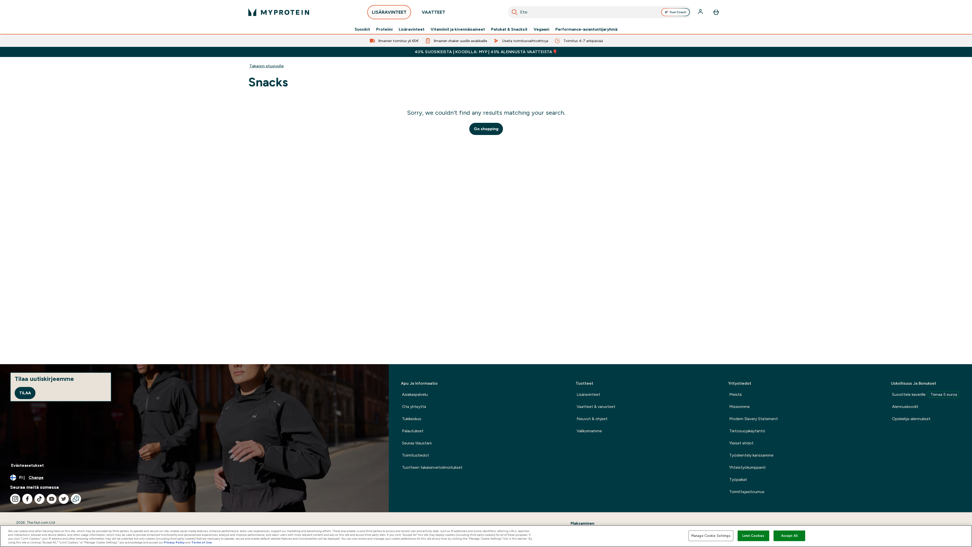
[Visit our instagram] (15, 499)
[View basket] (716, 12)
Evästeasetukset (27, 465)
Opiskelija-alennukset (911, 419)
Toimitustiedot (415, 455)
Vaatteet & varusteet (596, 406)
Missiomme (739, 406)
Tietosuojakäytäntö (747, 431)
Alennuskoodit (905, 406)
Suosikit (362, 29)
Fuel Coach (678, 12)
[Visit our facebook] (27, 499)
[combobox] (599, 12)
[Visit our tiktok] (39, 499)
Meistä (735, 394)
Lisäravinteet (411, 29)
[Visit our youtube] (52, 499)
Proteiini (384, 29)
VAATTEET (433, 12)
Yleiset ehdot (741, 443)
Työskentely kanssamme (751, 455)
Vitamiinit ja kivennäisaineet (458, 29)
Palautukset (412, 431)
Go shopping (486, 129)
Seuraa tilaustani (417, 443)
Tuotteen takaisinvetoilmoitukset (432, 467)
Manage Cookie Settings (711, 536)
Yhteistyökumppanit (747, 467)
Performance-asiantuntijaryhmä (586, 29)
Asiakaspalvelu (415, 394)
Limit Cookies (753, 536)
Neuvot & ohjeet (592, 419)
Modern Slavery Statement (753, 419)
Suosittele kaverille (924, 394)
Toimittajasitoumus (746, 492)
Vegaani (541, 29)
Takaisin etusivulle (266, 66)
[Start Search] (514, 12)
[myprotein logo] (278, 12)
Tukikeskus (411, 419)
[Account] (700, 12)
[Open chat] (76, 499)
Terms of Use (201, 542)
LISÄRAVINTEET (389, 12)
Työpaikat (738, 479)
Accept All (789, 536)
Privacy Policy (174, 542)
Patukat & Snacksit (509, 29)
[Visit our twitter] (64, 499)
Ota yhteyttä (414, 406)
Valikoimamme (589, 431)
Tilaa (25, 393)
